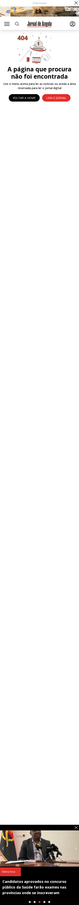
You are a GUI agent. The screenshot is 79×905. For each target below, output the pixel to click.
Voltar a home (24, 98)
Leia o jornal (56, 98)
